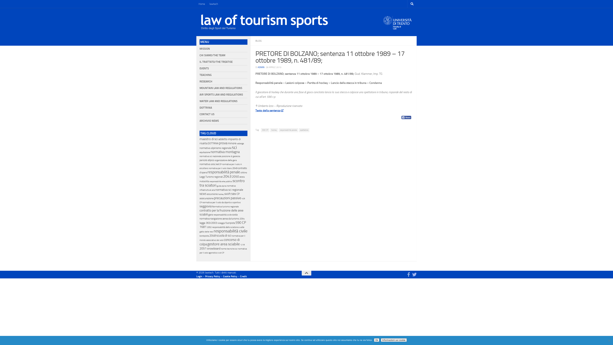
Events (204, 68)
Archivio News (209, 120)
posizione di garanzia (231, 156)
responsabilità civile (230, 231)
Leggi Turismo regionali (211, 176)
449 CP (221, 253)
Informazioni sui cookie (393, 340)
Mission (205, 48)
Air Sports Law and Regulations (221, 94)
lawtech (213, 3)
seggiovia (206, 206)
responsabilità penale (288, 130)
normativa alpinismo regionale (215, 148)
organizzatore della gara (226, 160)
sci (234, 147)
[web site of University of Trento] (397, 20)
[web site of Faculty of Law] (397, 27)
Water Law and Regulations (218, 101)
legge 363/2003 (208, 222)
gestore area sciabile (223, 244)
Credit (243, 276)
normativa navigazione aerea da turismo (219, 218)
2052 (209, 227)
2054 (242, 218)
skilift (227, 193)
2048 (212, 235)
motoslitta (204, 181)
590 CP (265, 130)
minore (232, 143)
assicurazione (207, 198)
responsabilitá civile (222, 214)
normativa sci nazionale (210, 156)
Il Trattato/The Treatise (216, 61)
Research (206, 81)
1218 (242, 245)
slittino (244, 172)
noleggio (221, 223)
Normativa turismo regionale (225, 206)
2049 (234, 168)
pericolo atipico (207, 160)
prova (223, 143)
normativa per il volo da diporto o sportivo (221, 202)
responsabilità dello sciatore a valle (228, 227)
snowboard (213, 248)
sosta (235, 214)
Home (202, 3)
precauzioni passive (227, 198)
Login (199, 276)
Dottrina (206, 107)
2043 (227, 176)
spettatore (304, 130)
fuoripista (230, 223)
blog (258, 40)
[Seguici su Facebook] (408, 274)
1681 (203, 227)
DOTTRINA (213, 143)
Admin (261, 67)
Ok (376, 340)
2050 (235, 176)
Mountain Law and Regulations (221, 88)
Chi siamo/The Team (212, 55)
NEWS (203, 193)
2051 (203, 248)
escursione (212, 194)
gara (210, 214)
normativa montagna (225, 152)
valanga (240, 143)
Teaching (206, 75)
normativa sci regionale (229, 190)
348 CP (218, 164)
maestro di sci (209, 139)
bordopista (204, 236)
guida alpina (221, 186)
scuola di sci (223, 235)
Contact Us (207, 114)
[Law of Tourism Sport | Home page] (264, 22)
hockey (274, 130)
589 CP (235, 193)
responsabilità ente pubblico (221, 181)
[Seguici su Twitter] (414, 274)
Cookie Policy (230, 276)
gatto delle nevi (206, 231)
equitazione (205, 152)
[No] (609, 340)
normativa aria (207, 164)
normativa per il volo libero (220, 168)
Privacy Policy (212, 276)
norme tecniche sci (229, 249)
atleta (242, 177)
